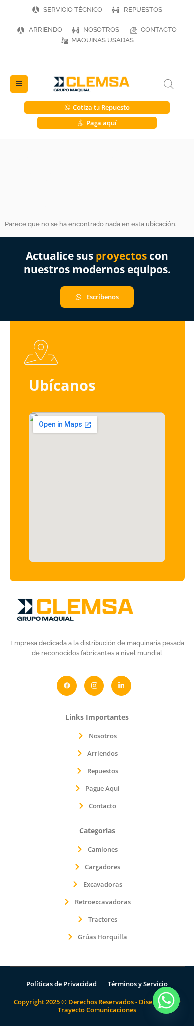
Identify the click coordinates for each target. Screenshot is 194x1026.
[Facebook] (67, 686)
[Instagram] (94, 686)
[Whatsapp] (166, 1000)
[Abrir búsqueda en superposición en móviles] (169, 84)
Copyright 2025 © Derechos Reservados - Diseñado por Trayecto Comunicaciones (97, 1005)
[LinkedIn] (121, 686)
